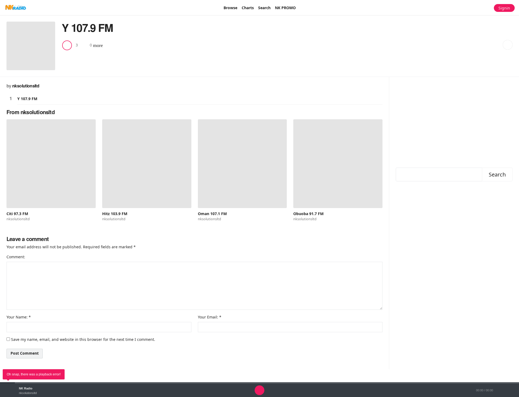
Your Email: (208, 317)
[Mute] (502, 390)
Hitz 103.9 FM (114, 213)
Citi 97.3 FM (17, 213)
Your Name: (17, 317)
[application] (259, 390)
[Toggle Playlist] (513, 390)
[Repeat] (281, 390)
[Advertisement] (454, 121)
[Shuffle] (237, 390)
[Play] (259, 390)
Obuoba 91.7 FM (308, 213)
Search (497, 174)
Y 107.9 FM (27, 98)
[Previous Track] (248, 390)
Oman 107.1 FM (212, 213)
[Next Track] (270, 390)
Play (10, 98)
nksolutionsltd (25, 86)
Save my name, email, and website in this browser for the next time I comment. (83, 339)
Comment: (15, 256)
